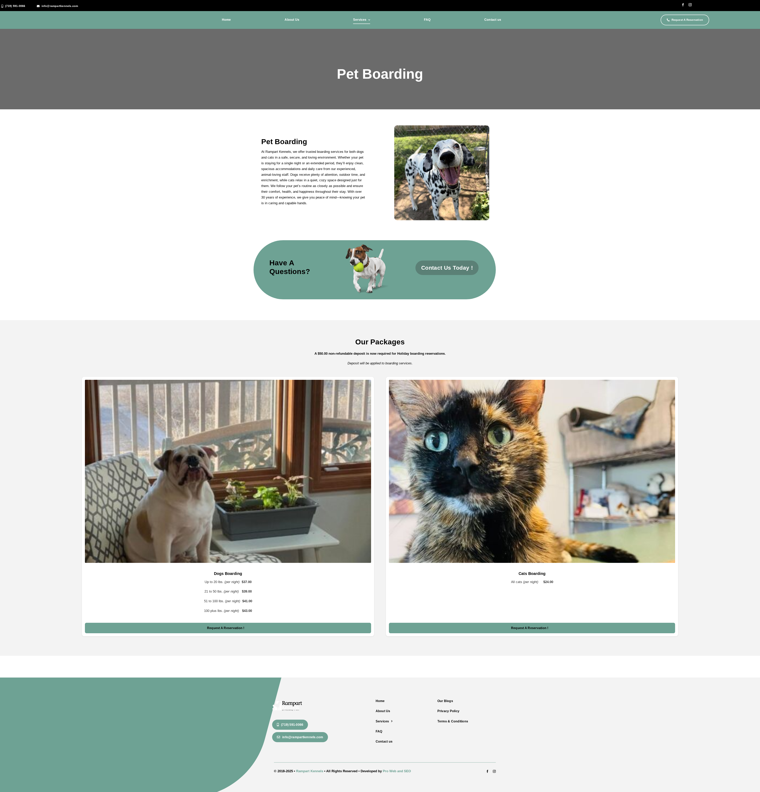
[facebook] (683, 4)
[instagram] (690, 4)
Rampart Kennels (309, 771)
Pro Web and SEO (397, 771)
